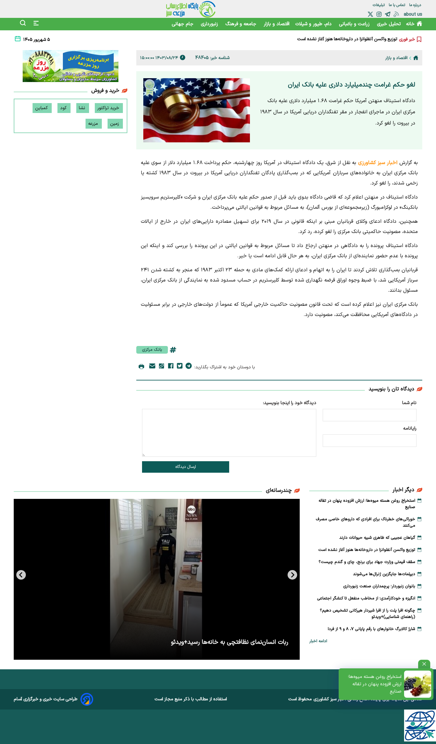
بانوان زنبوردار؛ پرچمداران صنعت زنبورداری (379, 586)
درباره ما (415, 5)
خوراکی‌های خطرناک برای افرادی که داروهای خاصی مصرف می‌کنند (365, 522)
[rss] (396, 14)
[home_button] (415, 58)
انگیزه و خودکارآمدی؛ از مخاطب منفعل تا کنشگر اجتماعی (366, 598)
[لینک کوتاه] (161, 367)
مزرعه (93, 123)
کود (64, 108)
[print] (141, 367)
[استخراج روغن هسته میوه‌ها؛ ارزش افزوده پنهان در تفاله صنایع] (417, 684)
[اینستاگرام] (379, 14)
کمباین (42, 108)
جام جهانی (183, 24)
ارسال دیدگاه (185, 467)
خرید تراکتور (108, 108)
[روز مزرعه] (70, 67)
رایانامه (410, 428)
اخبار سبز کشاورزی (329, 699)
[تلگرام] (388, 14)
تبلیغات (379, 5)
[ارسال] (152, 367)
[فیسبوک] (171, 367)
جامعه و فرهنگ (241, 24)
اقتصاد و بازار (276, 24)
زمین (115, 123)
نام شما (409, 403)
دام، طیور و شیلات (314, 24)
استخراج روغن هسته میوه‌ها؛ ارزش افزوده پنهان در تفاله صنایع (375, 684)
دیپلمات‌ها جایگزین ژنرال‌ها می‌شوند (384, 574)
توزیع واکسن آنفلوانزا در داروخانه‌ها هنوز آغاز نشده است (347, 36)
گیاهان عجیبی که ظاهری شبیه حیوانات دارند (377, 538)
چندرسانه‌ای (279, 490)
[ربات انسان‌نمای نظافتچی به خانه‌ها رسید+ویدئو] (157, 579)
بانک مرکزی (152, 350)
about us (413, 14)
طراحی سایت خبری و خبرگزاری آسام (46, 699)
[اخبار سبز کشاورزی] (191, 9)
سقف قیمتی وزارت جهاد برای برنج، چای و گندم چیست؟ (347, 42)
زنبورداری (210, 24)
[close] (424, 664)
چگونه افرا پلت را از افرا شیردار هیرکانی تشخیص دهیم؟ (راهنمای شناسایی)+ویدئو (367, 613)
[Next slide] (21, 575)
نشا (82, 108)
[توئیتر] (370, 14)
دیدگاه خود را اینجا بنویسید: (289, 403)
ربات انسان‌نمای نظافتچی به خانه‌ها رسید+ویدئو (229, 642)
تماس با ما (397, 5)
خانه (410, 24)
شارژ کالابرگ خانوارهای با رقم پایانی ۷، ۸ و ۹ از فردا (371, 629)
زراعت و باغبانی (355, 24)
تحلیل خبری (389, 24)
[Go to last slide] (292, 575)
